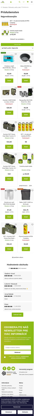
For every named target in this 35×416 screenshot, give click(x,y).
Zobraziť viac (17, 314)
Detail (9, 80)
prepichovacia (23, 185)
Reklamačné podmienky (7, 392)
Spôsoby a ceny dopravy (7, 394)
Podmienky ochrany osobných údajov (9, 388)
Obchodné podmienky (7, 385)
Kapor (20, 392)
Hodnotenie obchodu (17, 264)
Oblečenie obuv (22, 395)
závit (30, 185)
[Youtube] (13, 368)
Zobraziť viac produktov (17, 39)
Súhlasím (25, 412)
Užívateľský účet (23, 372)
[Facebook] (4, 368)
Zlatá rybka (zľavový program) (26, 374)
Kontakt (21, 385)
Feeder (20, 388)
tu (26, 403)
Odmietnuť (8, 412)
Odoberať (17, 352)
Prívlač (20, 390)
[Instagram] (9, 368)
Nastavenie (16, 407)
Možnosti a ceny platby (7, 396)
